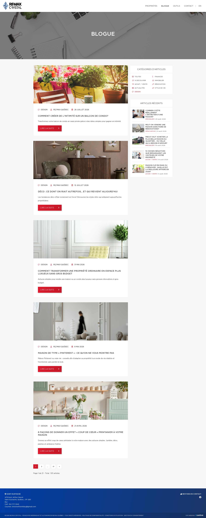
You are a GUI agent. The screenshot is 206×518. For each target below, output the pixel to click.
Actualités (139, 88)
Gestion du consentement (134, 515)
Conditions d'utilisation (114, 515)
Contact (188, 6)
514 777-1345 (14, 504)
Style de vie (159, 88)
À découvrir (140, 80)
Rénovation (159, 84)
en (200, 6)
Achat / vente (140, 84)
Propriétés (151, 6)
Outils (176, 6)
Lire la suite (47, 128)
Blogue (165, 6)
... (47, 466)
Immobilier (159, 80)
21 (53, 466)
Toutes (137, 77)
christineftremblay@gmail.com (24, 507)
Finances (158, 77)
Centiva (199, 515)
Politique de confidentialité (93, 515)
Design (43, 110)
